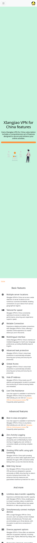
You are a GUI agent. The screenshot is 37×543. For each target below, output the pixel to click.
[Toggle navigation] (3, 3)
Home (3, 281)
